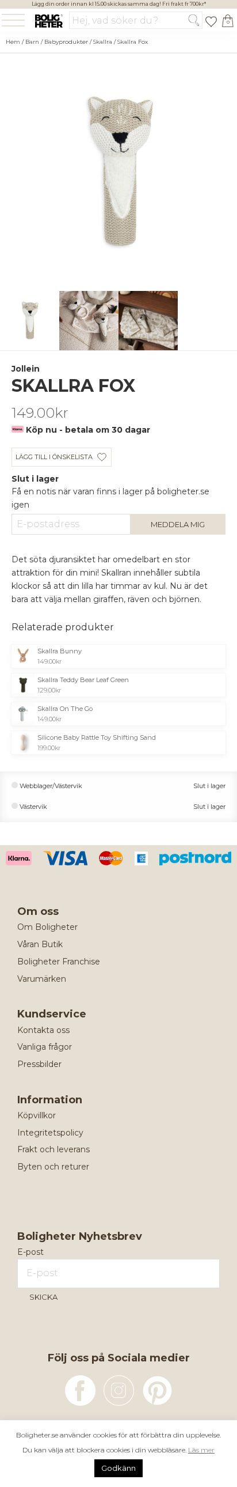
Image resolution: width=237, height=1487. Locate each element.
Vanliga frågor (44, 1047)
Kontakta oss (43, 1030)
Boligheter (49, 21)
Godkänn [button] (118, 1468)
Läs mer (201, 1450)
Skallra (102, 42)
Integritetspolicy (50, 1132)
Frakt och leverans (53, 1149)
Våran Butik (40, 944)
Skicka (43, 1296)
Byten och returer (53, 1166)
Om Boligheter (47, 927)
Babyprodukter (66, 42)
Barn (32, 42)
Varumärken (41, 979)
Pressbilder (39, 1064)
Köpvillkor (36, 1115)
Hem (13, 42)
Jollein (26, 369)
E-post (30, 1252)
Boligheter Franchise (58, 961)
